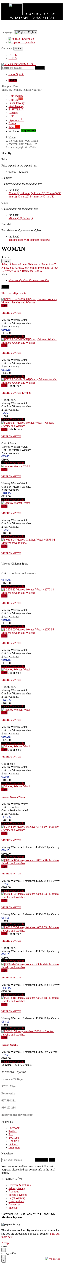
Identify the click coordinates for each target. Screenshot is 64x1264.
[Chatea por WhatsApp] (53, 1258)
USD (13, 58)
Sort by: (5, 257)
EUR (13, 54)
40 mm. (48, 196)
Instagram (14, 1147)
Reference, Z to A (32, 270)
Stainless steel (40, 239)
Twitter (13, 1131)
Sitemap (13, 1207)
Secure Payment (18, 1194)
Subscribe (41, 1160)
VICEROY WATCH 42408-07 (16, 393)
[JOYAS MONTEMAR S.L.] (18, 64)
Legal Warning (17, 1197)
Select (6, 261)
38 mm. (36, 196)
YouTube (14, 1137)
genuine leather (19, 239)
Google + (14, 1140)
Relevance (34, 264)
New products (16, 1201)
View (4, 274)
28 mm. (27, 193)
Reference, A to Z (11, 270)
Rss (11, 1134)
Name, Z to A (9, 267)
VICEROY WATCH (11, 313)
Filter (5, 286)
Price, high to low (48, 267)
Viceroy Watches (9, 1044)
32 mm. (52, 193)
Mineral (15, 218)
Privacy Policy (17, 1188)
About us (14, 1191)
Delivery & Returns (20, 1185)
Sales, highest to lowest (14, 264)
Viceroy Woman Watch (13, 797)
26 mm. (14, 193)
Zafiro (28, 218)
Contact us (14, 1204)
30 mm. (39, 193)
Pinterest (13, 1144)
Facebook (14, 1127)
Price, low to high (27, 267)
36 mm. (23, 196)
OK (52, 1160)
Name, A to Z (48, 264)
